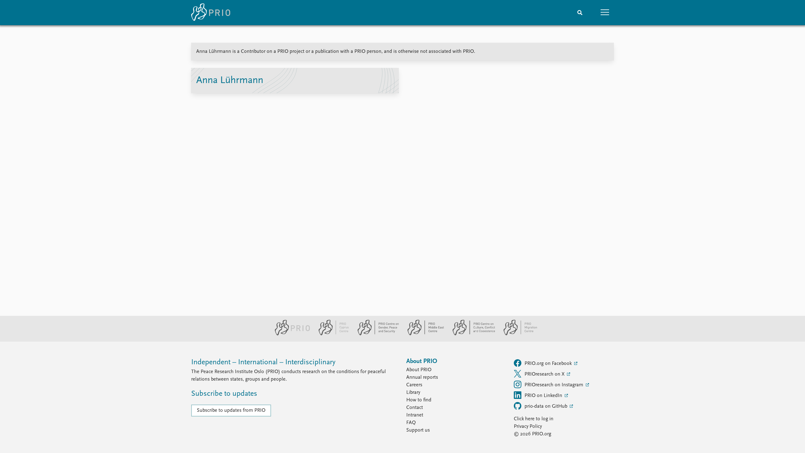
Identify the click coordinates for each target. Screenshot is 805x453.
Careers (414, 385)
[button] (605, 12)
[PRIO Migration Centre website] (517, 334)
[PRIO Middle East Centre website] (423, 334)
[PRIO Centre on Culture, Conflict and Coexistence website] (471, 334)
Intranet (414, 415)
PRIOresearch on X (545, 374)
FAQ (411, 422)
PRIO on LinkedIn (544, 395)
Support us (418, 430)
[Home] (210, 12)
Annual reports (422, 377)
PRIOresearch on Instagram (555, 385)
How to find (418, 400)
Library (413, 392)
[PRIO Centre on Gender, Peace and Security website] (376, 334)
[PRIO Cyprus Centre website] (331, 334)
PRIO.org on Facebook (549, 363)
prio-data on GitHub (547, 406)
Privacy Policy (528, 426)
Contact (414, 407)
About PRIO (418, 369)
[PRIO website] (290, 334)
